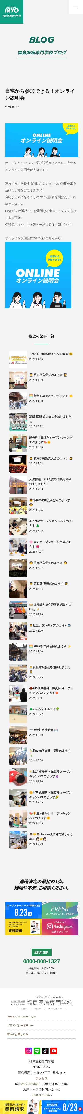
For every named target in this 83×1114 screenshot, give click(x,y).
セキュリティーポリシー (21, 1016)
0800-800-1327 (41, 961)
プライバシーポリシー (20, 1025)
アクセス (41, 1078)
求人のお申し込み (17, 1034)
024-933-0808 (29, 1084)
